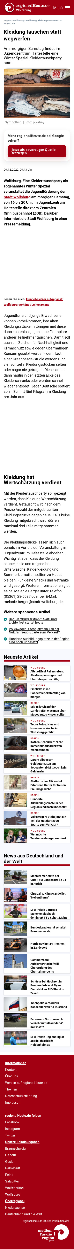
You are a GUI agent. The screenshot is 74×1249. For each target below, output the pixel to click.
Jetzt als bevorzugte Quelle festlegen (34, 151)
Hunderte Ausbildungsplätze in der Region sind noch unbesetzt (39, 640)
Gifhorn (10, 1155)
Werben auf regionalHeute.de (26, 1083)
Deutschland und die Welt (23, 1214)
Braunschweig (15, 1148)
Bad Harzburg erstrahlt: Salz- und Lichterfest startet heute (33, 620)
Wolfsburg (18, 20)
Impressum (13, 1102)
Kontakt (10, 1070)
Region (7, 20)
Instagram (12, 1129)
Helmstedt (12, 1168)
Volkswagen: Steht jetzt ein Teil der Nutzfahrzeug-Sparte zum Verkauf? (34, 630)
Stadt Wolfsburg (17, 197)
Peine (9, 1175)
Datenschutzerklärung (21, 1096)
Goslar (10, 1162)
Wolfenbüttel (14, 1188)
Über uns (11, 1076)
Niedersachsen (16, 1208)
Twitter (10, 1135)
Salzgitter (12, 1181)
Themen (11, 1089)
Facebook (12, 1122)
